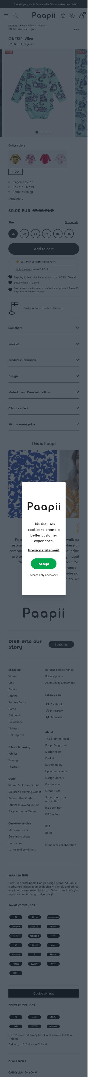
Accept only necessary (44, 574)
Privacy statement (44, 549)
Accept (44, 563)
